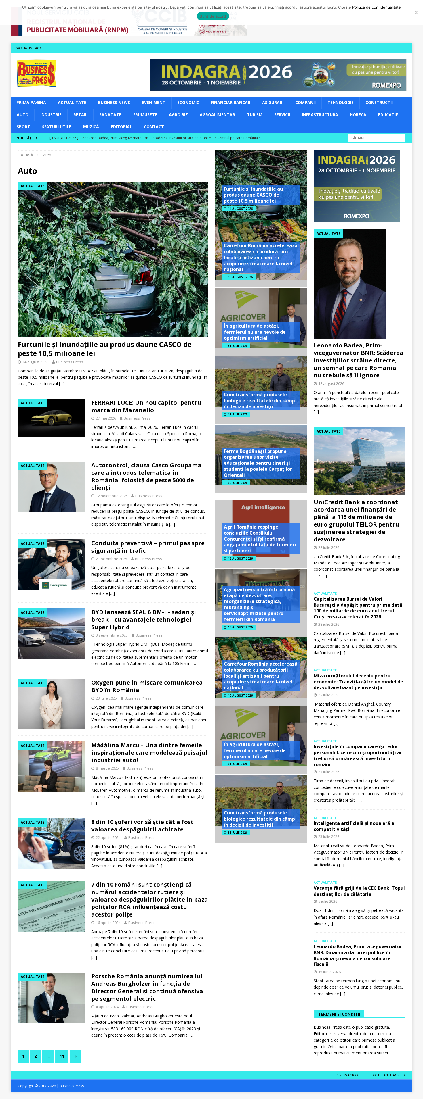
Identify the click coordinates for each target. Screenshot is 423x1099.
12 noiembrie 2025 (111, 495)
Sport (23, 126)
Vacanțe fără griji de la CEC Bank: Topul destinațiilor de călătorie (359, 891)
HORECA (358, 114)
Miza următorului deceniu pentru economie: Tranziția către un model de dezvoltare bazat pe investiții (358, 682)
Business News (114, 102)
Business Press (69, 361)
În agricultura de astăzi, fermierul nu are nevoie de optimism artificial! (255, 332)
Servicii (282, 114)
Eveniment (153, 102)
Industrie (51, 114)
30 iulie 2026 (237, 483)
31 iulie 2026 (237, 346)
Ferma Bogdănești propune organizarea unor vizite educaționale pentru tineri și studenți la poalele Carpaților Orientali (258, 463)
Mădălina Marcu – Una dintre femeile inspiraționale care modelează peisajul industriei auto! (149, 752)
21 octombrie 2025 (111, 558)
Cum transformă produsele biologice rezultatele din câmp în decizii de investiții (259, 400)
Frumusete (145, 114)
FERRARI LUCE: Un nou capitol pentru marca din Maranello (146, 406)
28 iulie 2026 (328, 547)
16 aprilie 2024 (108, 922)
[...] (316, 411)
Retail (80, 114)
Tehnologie (340, 102)
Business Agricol (346, 1075)
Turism (254, 114)
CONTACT (154, 126)
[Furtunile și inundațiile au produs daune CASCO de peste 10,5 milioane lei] (113, 259)
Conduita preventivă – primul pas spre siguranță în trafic (148, 546)
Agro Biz (178, 114)
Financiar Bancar (230, 102)
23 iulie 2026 (328, 836)
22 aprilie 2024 (108, 837)
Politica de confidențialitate (376, 7)
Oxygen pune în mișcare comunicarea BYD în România (147, 686)
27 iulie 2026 (328, 695)
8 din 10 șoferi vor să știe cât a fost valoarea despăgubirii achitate (142, 825)
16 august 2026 (240, 558)
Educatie (388, 114)
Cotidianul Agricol (390, 1075)
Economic (188, 102)
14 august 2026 (35, 361)
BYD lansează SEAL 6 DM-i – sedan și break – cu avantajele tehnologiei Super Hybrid (143, 619)
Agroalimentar (217, 114)
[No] (416, 12)
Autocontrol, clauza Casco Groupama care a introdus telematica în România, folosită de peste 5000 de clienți (146, 476)
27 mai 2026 (106, 418)
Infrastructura (320, 114)
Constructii (379, 102)
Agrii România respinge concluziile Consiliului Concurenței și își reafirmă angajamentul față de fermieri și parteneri (260, 539)
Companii (305, 102)
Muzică (91, 126)
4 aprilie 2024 (107, 1006)
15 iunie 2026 (329, 971)
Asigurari (272, 102)
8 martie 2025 (107, 768)
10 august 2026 (240, 277)
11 (62, 1056)
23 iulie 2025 (106, 698)
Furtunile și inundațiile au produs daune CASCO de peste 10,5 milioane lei (105, 348)
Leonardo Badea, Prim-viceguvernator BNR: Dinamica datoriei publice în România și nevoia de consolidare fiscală (358, 955)
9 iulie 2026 (327, 901)
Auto (22, 114)
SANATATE (110, 114)
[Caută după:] (376, 137)
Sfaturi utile (56, 126)
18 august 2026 (331, 383)
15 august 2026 (240, 627)
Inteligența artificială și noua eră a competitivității (354, 826)
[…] (62, 383)
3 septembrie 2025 (112, 635)
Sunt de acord (213, 16)
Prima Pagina (31, 102)
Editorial (121, 126)
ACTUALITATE (72, 102)
